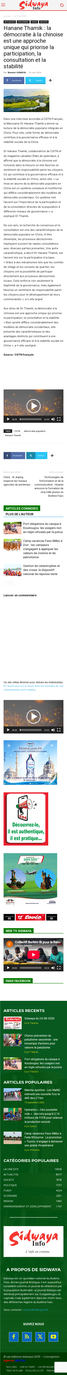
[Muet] (53, 419)
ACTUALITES (20, 16)
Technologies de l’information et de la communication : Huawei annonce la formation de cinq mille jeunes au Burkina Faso (48, 486)
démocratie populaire (34, 431)
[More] (50, 80)
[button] (33, 406)
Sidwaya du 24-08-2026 (39, 1018)
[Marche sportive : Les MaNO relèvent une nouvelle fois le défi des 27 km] (13, 1094)
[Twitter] (40, 1337)
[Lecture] (8, 419)
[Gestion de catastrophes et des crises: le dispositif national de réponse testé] (12, 570)
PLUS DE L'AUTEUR (19, 514)
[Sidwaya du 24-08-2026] (13, 1023)
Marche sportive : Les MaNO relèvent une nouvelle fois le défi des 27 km (42, 1094)
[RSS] (27, 1337)
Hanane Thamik (13, 435)
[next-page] (11, 583)
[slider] (30, 419)
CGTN (17, 431)
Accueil (7, 16)
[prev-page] (6, 583)
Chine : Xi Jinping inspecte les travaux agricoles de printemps (17, 481)
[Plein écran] (59, 419)
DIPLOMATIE (23, 22)
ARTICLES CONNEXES (22, 508)
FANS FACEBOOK (18, 980)
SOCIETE (44, 22)
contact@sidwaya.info (35, 1309)
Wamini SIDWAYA (17, 72)
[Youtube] (53, 1337)
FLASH (34, 22)
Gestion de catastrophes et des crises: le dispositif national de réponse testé (41, 570)
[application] (33, 406)
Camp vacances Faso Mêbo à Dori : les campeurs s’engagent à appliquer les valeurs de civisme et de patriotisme (42, 549)
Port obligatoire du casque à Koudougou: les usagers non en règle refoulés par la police (43, 528)
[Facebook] (14, 1337)
